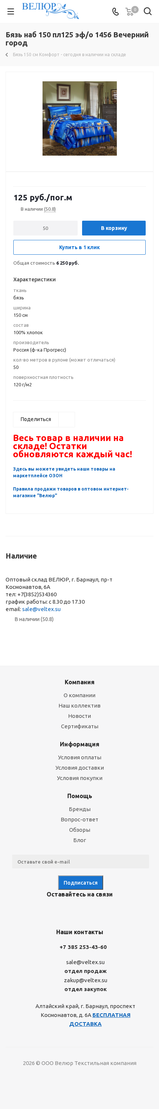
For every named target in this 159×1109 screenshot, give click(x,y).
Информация (79, 744)
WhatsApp (105, 911)
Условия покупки (79, 778)
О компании (79, 695)
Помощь (79, 796)
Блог (79, 840)
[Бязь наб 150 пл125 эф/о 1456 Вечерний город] (79, 118)
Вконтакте (50, 911)
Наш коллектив (79, 705)
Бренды (80, 809)
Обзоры (79, 830)
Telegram (68, 911)
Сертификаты (79, 726)
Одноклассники (87, 911)
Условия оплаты (79, 757)
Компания (80, 682)
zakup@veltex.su (85, 980)
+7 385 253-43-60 (83, 947)
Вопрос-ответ (79, 819)
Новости (79, 716)
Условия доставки (79, 767)
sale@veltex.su (41, 609)
